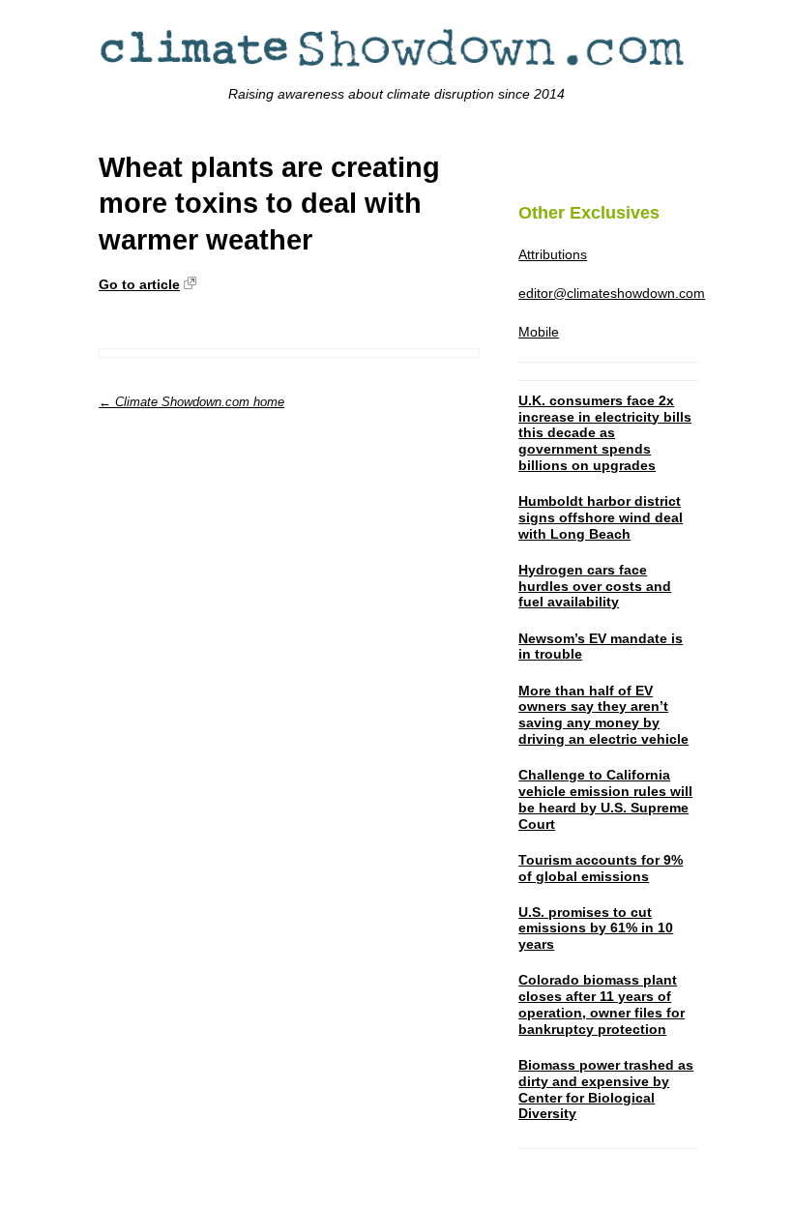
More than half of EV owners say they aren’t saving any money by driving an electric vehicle (603, 715)
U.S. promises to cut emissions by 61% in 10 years (595, 928)
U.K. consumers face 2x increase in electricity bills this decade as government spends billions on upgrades (604, 433)
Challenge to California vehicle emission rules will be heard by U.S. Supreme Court (605, 799)
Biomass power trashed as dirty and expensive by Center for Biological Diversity (605, 1089)
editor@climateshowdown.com (611, 293)
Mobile (538, 331)
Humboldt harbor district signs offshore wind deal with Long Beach (600, 517)
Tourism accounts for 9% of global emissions (600, 868)
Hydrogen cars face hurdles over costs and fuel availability (594, 586)
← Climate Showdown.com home (191, 402)
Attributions (552, 254)
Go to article (139, 284)
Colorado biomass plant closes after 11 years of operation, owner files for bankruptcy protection (601, 1004)
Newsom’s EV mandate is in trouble (600, 646)
